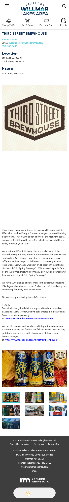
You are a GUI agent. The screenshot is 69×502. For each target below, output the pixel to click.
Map (34, 470)
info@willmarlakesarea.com (35, 466)
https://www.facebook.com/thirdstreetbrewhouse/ (31, 339)
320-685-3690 (10, 46)
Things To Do (8, 25)
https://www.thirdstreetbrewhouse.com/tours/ (29, 318)
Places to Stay (47, 25)
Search (64, 5)
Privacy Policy (53, 444)
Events (63, 25)
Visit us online (9, 39)
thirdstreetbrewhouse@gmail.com (26, 42)
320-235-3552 (44, 462)
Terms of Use (39, 444)
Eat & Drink (27, 25)
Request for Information (19, 444)
